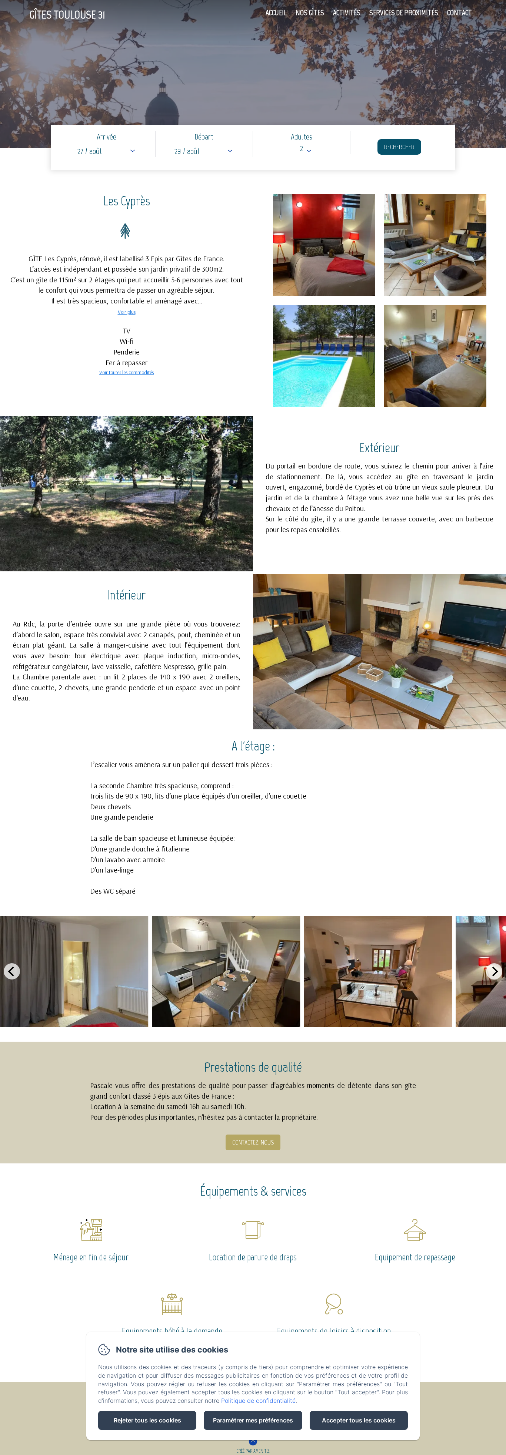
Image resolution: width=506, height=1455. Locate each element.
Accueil (276, 12)
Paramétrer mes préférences (253, 1420)
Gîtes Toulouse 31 (67, 14)
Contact (459, 12)
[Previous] (12, 971)
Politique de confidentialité (258, 1400)
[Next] (494, 971)
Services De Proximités (403, 12)
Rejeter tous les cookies (147, 1420)
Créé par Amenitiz (253, 1451)
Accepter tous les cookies (359, 1420)
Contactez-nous (253, 1142)
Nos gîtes (310, 12)
